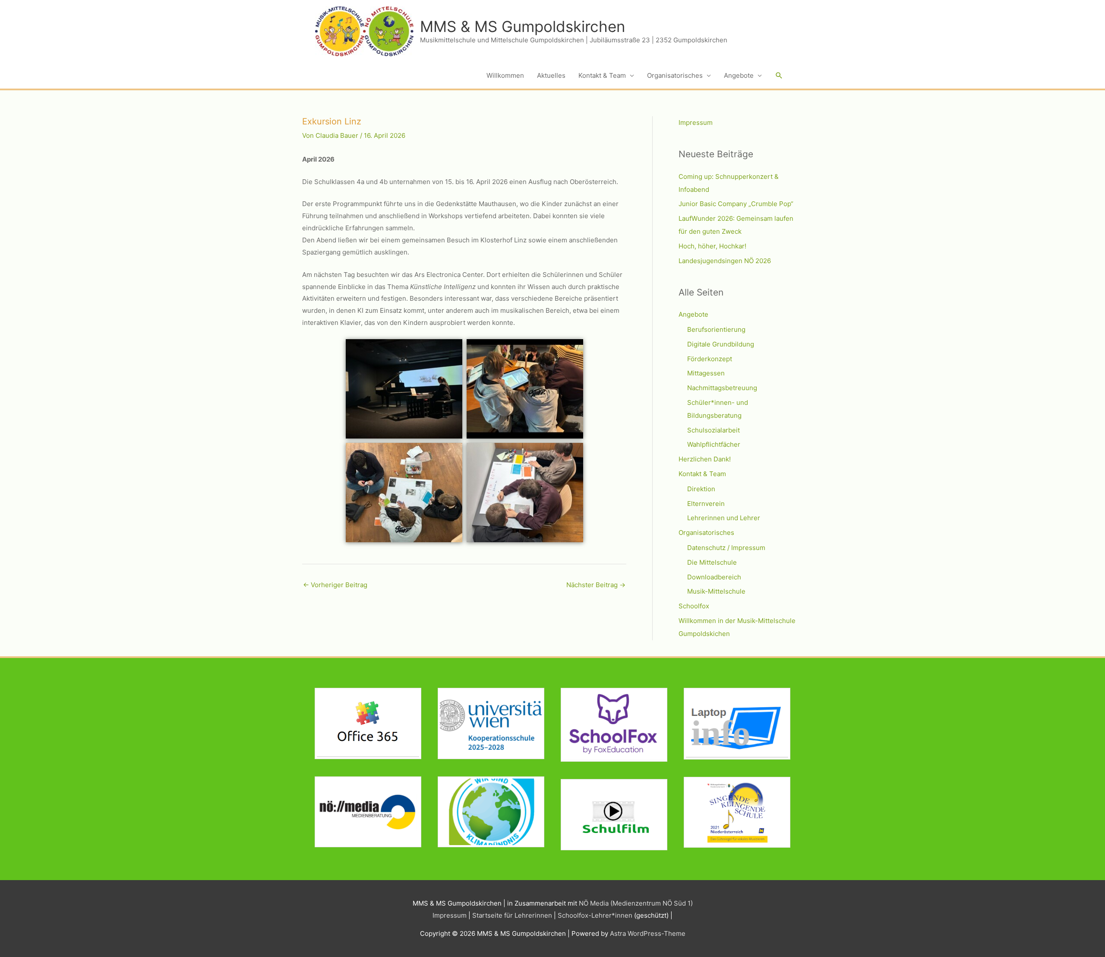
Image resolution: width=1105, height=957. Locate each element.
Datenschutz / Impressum (726, 548)
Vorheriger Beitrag (335, 585)
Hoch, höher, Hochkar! (712, 246)
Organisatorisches (675, 75)
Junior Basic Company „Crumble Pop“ (736, 204)
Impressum (696, 122)
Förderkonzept (709, 359)
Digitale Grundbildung (720, 344)
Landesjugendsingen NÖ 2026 (725, 261)
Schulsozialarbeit (713, 430)
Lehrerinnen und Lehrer (723, 518)
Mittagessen (706, 373)
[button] (779, 75)
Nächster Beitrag (595, 585)
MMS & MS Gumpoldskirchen (522, 26)
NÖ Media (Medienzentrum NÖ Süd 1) (636, 903)
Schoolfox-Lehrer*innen (595, 915)
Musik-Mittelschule (716, 591)
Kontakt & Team (602, 75)
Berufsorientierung (716, 329)
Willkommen (505, 75)
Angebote (739, 75)
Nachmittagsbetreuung (722, 388)
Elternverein (706, 503)
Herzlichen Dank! (705, 459)
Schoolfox (694, 606)
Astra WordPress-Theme (647, 933)
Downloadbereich (714, 577)
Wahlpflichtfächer (713, 444)
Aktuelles (551, 75)
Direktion (701, 489)
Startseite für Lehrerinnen (512, 915)
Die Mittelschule (712, 562)
